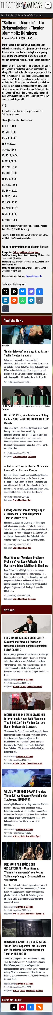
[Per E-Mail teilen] (39, 300)
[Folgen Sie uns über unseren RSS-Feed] (39, 1007)
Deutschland (28, 252)
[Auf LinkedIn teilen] (5, 300)
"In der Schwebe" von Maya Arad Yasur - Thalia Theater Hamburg (26, 353)
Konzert (16, 686)
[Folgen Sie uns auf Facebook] (30, 1007)
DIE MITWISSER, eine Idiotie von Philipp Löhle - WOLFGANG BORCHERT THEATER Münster (26, 419)
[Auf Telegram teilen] (31, 300)
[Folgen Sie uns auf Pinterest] (22, 1007)
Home (3, 15)
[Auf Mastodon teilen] (31, 291)
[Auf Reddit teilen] (14, 300)
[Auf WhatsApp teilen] (22, 300)
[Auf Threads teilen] (14, 291)
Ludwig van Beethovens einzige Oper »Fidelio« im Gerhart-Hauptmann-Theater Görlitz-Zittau (24, 514)
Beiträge (11, 15)
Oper (29, 500)
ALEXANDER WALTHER (24, 679)
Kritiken (23, 686)
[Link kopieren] (5, 308)
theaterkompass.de (34, 276)
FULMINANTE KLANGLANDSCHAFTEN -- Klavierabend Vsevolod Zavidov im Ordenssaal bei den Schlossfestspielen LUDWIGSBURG (25, 644)
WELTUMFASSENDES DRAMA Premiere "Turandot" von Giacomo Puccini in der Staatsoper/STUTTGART (25, 795)
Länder (29, 686)
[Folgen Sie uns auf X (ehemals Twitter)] (13, 1007)
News (37, 252)
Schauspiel (18, 252)
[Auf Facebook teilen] (39, 291)
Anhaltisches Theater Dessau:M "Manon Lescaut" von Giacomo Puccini (26, 468)
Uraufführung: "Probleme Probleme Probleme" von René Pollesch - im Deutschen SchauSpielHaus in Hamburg (26, 561)
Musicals (39, 990)
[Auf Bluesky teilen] (22, 291)
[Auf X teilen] (5, 291)
